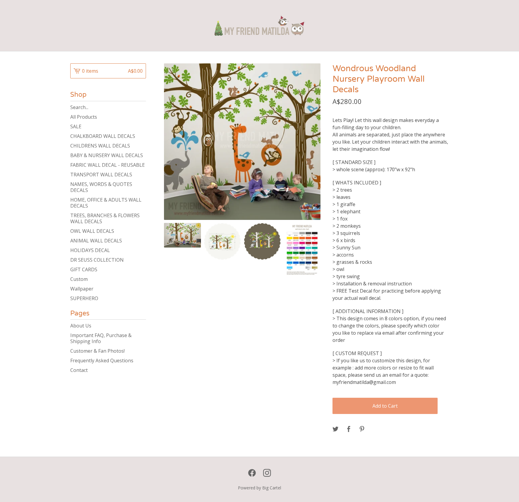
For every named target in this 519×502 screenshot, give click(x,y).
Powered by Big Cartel (259, 488)
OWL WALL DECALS (92, 231)
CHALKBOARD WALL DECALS (102, 136)
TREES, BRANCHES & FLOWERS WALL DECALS (105, 218)
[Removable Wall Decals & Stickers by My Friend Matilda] (260, 25)
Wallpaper (81, 288)
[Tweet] (335, 429)
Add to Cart (385, 406)
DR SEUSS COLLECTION (97, 260)
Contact (79, 370)
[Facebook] (252, 473)
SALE (75, 126)
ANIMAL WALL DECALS (96, 240)
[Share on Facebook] (349, 429)
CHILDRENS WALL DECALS (100, 145)
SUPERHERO (84, 298)
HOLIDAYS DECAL (90, 250)
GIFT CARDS (83, 269)
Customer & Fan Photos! (97, 351)
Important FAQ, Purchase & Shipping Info (101, 338)
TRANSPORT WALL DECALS (101, 174)
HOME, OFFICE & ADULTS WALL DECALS (105, 202)
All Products (83, 117)
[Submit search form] (141, 107)
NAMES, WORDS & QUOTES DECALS (101, 187)
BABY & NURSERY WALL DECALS (106, 155)
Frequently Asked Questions (101, 360)
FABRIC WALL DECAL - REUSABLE (107, 165)
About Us (80, 325)
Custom (79, 279)
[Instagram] (267, 473)
